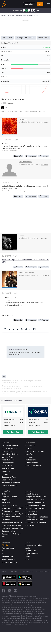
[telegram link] (15, 591)
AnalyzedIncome (25, 162)
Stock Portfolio (7, 556)
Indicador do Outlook (33, 466)
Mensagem (44, 37)
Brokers (4, 494)
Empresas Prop (31, 514)
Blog (27, 559)
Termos (4, 571)
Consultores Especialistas (11, 525)
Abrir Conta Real (13, 432)
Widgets (5, 545)
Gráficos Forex (31, 460)
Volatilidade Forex (8, 460)
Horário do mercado (9, 448)
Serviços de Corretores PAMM (12, 514)
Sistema (9, 38)
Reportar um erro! (32, 554)
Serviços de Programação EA (12, 508)
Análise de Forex (8, 468)
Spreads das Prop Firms (34, 520)
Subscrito (10, 103)
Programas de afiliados (10, 511)
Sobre (28, 556)
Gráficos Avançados (9, 562)
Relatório (45, 156)
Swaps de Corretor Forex (35, 500)
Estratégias (30, 454)
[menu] (48, 4)
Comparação (30, 525)
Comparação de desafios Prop (37, 517)
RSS (3, 554)
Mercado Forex (7, 457)
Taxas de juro (7, 451)
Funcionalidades (8, 548)
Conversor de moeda (9, 486)
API (3, 551)
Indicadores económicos (11, 483)
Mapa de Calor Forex (9, 480)
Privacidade (15, 571)
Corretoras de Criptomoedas (12, 528)
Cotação (19, 156)
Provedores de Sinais (9, 505)
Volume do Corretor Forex (35, 502)
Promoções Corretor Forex (35, 505)
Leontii (14, 43)
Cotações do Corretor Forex (36, 497)
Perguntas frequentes (34, 545)
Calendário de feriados (10, 454)
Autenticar (29, 4)
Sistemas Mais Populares (35, 451)
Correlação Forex (8, 463)
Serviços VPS (6, 502)
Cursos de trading (8, 531)
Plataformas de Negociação (12, 522)
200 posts (44, 165)
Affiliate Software (8, 559)
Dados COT (6, 471)
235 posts (44, 122)
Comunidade (30, 446)
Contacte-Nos (31, 551)
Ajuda (28, 548)
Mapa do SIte (27, 571)
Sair (40, 4)
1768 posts (45, 275)
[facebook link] (3, 591)
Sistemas (29, 448)
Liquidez (5, 474)
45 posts (44, 238)
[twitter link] (9, 591)
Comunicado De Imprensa (35, 508)
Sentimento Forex (32, 463)
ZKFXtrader (23, 119)
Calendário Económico (10, 446)
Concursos (29, 457)
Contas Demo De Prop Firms (36, 523)
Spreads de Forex (32, 494)
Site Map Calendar (42, 571)
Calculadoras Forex (9, 477)
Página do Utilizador (26, 38)
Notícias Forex (7, 466)
